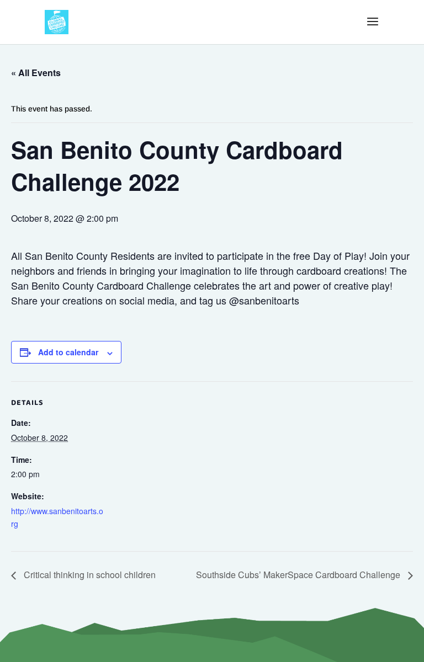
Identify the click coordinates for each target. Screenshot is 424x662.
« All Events (36, 72)
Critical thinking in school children (89, 574)
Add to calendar (68, 351)
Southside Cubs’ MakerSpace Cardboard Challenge (299, 574)
